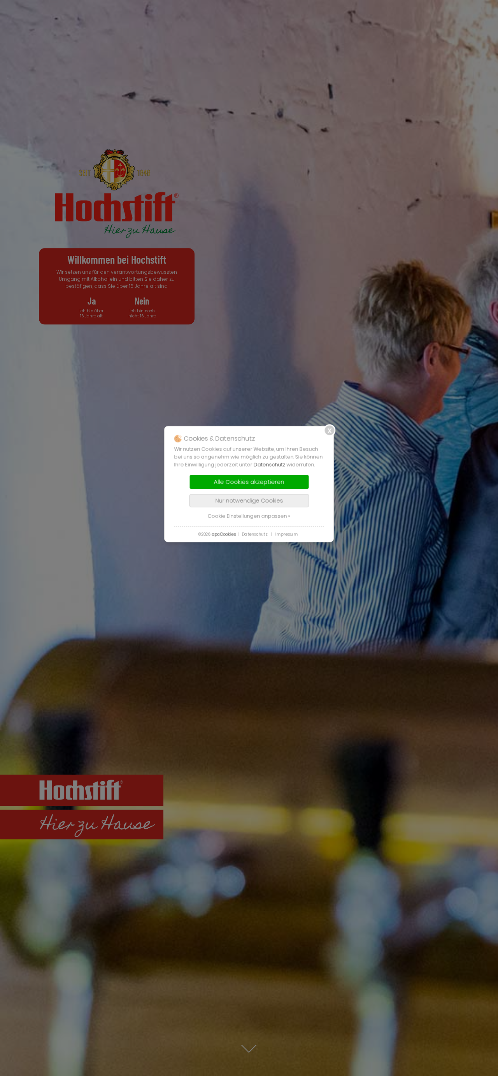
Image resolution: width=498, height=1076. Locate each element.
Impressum (286, 534)
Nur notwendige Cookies (249, 501)
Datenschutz (270, 464)
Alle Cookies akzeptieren (249, 482)
